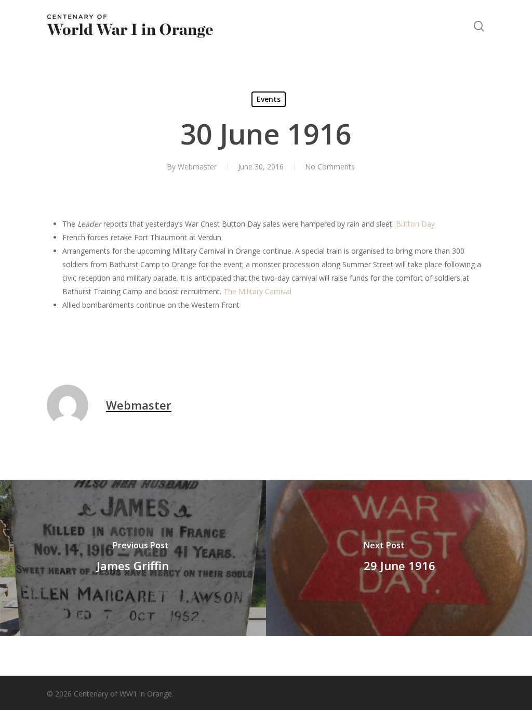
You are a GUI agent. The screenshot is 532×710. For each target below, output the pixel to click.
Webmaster (197, 167)
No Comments (330, 167)
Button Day (415, 224)
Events (269, 99)
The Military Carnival (257, 291)
